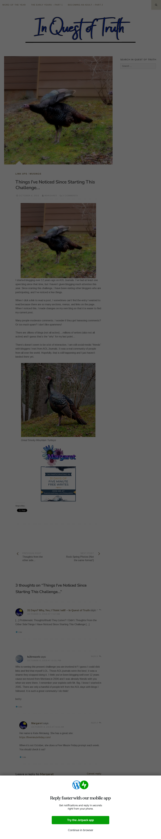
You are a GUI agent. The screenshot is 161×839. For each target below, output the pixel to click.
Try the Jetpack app (80, 820)
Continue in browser (80, 830)
